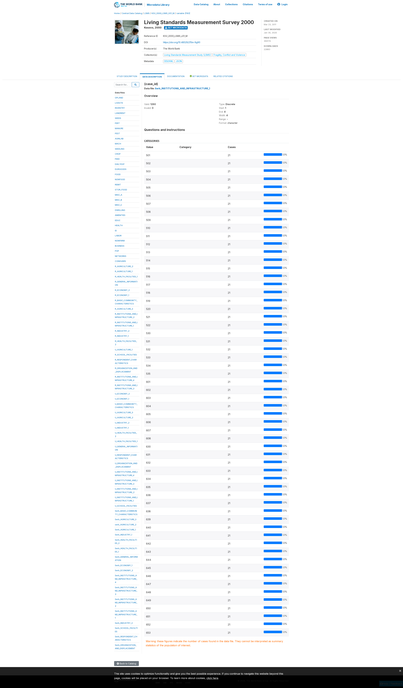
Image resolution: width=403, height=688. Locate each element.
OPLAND (119, 97)
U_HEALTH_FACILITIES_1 (126, 441)
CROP (118, 154)
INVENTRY (120, 108)
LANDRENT (120, 113)
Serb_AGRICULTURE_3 (125, 519)
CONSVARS (120, 261)
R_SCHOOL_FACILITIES (126, 354)
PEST (117, 133)
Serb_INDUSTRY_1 (123, 534)
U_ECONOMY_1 (122, 398)
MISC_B (118, 200)
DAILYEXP (120, 164)
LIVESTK (119, 103)
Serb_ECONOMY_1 (123, 565)
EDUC (117, 220)
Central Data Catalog (132, 13)
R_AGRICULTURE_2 (124, 266)
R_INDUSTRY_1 (122, 336)
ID (116, 230)
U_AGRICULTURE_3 (124, 412)
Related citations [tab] (223, 76)
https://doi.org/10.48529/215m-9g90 (181, 42)
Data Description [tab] (152, 77)
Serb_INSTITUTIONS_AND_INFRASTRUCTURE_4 (126, 578)
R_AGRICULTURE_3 (124, 309)
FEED (117, 159)
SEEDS (118, 118)
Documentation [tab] (175, 76)
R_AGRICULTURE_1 (124, 271)
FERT (117, 123)
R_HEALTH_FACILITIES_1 (126, 276)
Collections (231, 4)
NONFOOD (120, 179)
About (216, 4)
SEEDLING (119, 149)
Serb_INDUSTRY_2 (124, 623)
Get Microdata (177, 27)
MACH (118, 143)
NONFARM (120, 240)
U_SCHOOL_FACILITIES (126, 506)
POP (117, 251)
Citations (248, 4)
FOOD (118, 174)
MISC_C (118, 205)
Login (284, 4)
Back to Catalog (127, 663)
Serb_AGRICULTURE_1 (125, 529)
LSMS (147, 13)
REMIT (118, 184)
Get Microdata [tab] (200, 76)
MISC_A (118, 195)
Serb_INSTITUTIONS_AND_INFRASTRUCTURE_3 (126, 590)
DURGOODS (120, 169)
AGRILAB (119, 138)
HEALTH (119, 225)
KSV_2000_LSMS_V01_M (163, 13)
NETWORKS (120, 256)
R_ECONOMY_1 (122, 295)
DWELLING (120, 210)
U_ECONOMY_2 (122, 393)
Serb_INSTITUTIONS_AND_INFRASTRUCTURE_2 (126, 602)
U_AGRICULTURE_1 (124, 349)
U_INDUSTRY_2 (122, 422)
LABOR (118, 235)
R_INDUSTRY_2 (122, 331)
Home (117, 13)
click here (212, 678)
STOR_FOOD (121, 189)
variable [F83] (183, 13)
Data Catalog (201, 4)
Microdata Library (158, 4)
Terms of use (265, 4)
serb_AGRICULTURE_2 (125, 524)
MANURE (119, 128)
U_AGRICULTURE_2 (124, 417)
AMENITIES (120, 215)
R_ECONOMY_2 (122, 290)
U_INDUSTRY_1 (122, 427)
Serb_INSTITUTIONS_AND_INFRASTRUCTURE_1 (126, 614)
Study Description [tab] (127, 76)
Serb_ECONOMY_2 (124, 570)
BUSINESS (119, 246)
